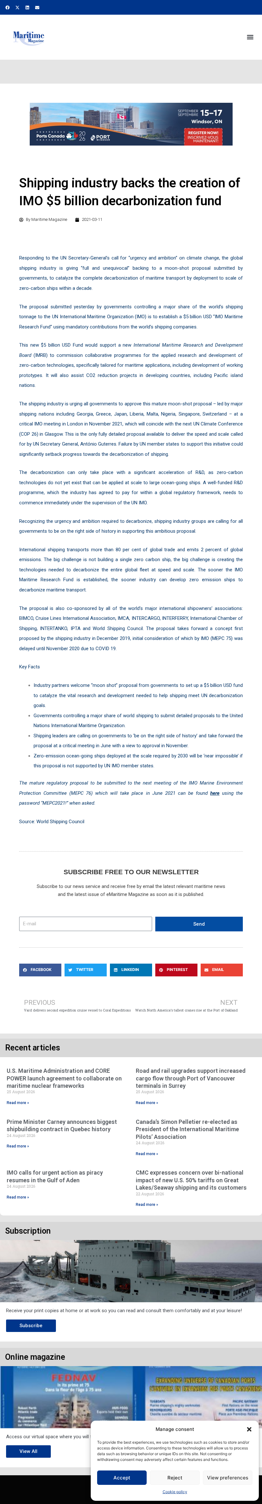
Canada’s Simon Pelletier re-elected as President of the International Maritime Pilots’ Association (187, 1129)
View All (28, 1451)
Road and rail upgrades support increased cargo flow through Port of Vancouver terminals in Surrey (190, 1078)
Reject (174, 1478)
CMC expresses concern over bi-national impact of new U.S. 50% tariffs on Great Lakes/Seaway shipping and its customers (191, 1180)
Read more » (18, 1103)
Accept (121, 1478)
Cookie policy (175, 1491)
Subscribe (30, 1325)
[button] (249, 1429)
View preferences (227, 1478)
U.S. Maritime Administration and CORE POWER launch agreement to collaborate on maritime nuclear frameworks (64, 1078)
